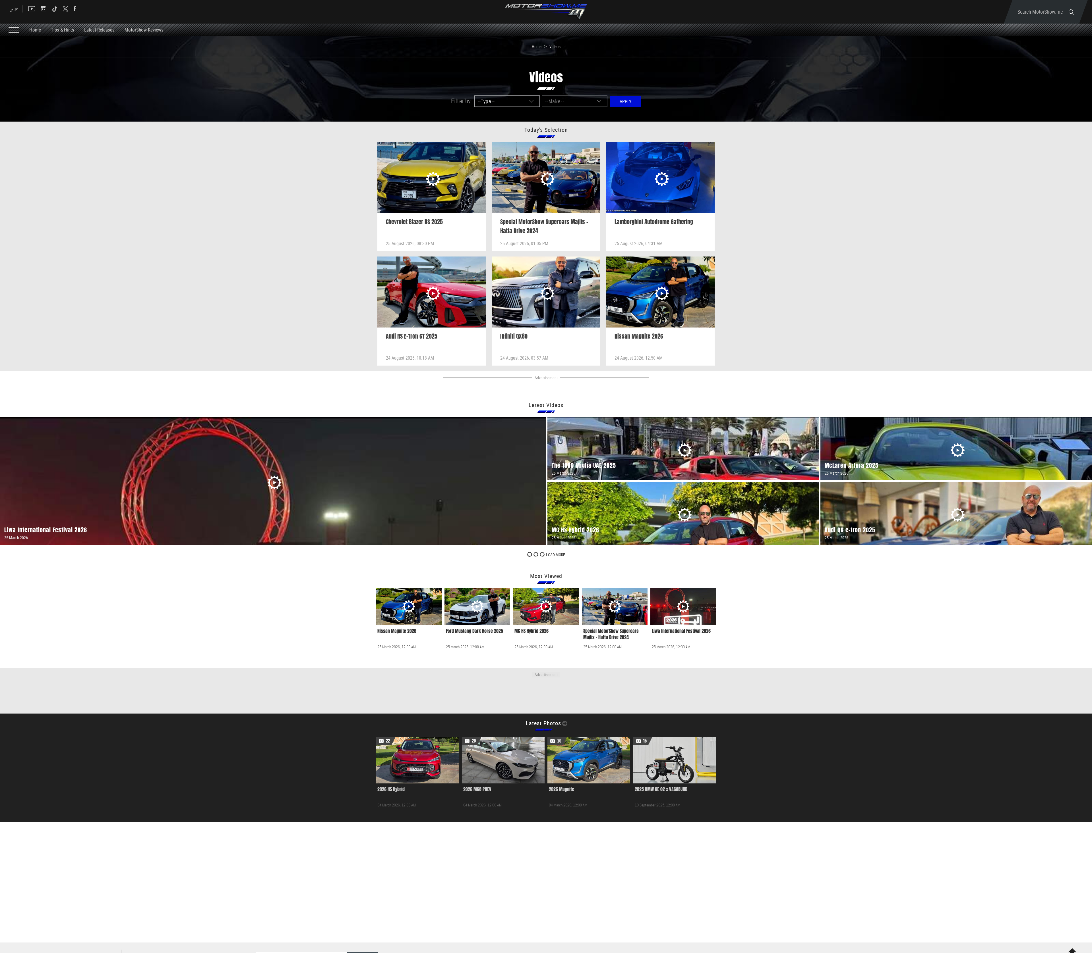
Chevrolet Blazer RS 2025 (414, 222)
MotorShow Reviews (144, 29)
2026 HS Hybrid (391, 789)
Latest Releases (99, 29)
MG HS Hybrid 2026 (531, 631)
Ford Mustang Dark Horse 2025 (474, 631)
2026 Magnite (561, 789)
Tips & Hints (62, 29)
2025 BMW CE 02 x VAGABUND (661, 789)
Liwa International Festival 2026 (681, 631)
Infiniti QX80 (514, 336)
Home (35, 29)
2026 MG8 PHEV (477, 789)
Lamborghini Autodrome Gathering (654, 222)
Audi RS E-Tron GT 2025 (411, 336)
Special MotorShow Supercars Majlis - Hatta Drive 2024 (611, 634)
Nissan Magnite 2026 (639, 336)
